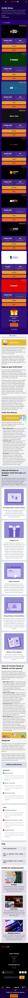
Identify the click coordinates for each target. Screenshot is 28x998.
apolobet (14, 272)
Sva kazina (7, 22)
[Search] (25, 2)
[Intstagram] (25, 972)
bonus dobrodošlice (19, 434)
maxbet (14, 74)
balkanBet (14, 187)
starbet (14, 159)
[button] (1, 1)
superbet (14, 300)
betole (14, 215)
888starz (14, 244)
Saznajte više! (14, 995)
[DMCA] (24, 987)
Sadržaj (14, 335)
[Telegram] (23, 972)
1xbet (14, 102)
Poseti (14, 50)
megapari (14, 130)
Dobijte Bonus (14, 324)
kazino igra (23, 370)
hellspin (14, 46)
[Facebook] (20, 972)
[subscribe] (22, 977)
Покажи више (14, 329)
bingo (6, 353)
